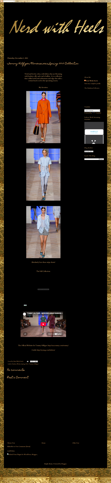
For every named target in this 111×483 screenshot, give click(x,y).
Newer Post (11, 443)
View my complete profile (92, 84)
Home (44, 443)
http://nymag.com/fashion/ (46, 350)
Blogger (63, 464)
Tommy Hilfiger (34, 364)
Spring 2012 (24, 364)
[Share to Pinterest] (37, 361)
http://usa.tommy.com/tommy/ (58, 345)
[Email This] (31, 361)
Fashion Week (16, 364)
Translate (98, 113)
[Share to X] (34, 361)
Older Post (75, 443)
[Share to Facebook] (35, 361)
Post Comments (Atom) (23, 446)
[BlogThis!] (32, 361)
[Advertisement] (43, 429)
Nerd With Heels (92, 81)
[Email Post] (27, 361)
